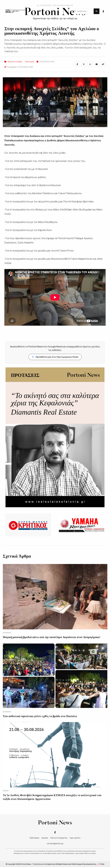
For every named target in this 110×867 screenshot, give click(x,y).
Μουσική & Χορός (15, 61)
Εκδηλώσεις (34, 838)
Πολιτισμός (29, 61)
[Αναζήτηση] (96, 11)
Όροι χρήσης (74, 838)
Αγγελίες (44, 838)
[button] (12, 11)
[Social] (103, 11)
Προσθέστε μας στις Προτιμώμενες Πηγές (55, 356)
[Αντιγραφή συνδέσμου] (103, 64)
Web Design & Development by (88, 864)
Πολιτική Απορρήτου (59, 838)
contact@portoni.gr (55, 843)
